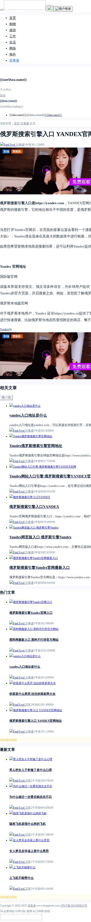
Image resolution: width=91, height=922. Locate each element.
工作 (12, 36)
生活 (12, 42)
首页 (12, 18)
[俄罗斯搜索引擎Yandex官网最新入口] (33, 558)
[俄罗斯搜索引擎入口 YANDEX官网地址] (35, 710)
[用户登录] (63, 9)
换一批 (6, 397)
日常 (28, 704)
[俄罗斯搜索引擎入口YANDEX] (29, 497)
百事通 (14, 60)
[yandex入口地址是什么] (25, 405)
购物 (12, 24)
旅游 (12, 30)
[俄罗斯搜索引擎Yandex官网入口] (30, 602)
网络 (12, 48)
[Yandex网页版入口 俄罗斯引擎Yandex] (34, 527)
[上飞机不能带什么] (22, 867)
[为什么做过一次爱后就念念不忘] (30, 786)
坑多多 (32, 905)
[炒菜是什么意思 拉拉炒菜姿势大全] (32, 683)
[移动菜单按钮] (2, 10)
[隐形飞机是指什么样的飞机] (28, 813)
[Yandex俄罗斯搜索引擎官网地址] (30, 436)
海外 (12, 54)
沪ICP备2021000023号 (73, 905)
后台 (3, 95)
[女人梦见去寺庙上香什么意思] (29, 840)
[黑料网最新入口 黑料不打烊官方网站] (34, 629)
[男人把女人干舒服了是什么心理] (30, 759)
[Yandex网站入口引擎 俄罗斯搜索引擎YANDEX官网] (42, 466)
